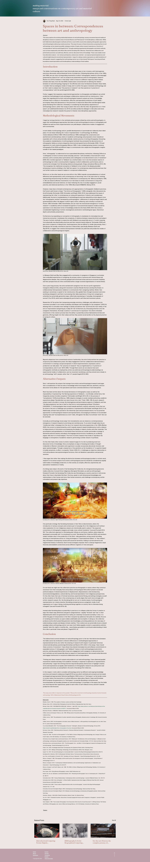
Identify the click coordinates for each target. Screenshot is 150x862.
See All (114, 820)
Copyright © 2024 (37, 858)
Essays (45, 810)
